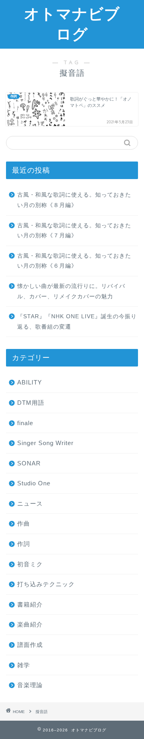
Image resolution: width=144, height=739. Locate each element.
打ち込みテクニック (46, 584)
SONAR (29, 463)
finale (25, 423)
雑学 (23, 665)
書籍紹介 (30, 604)
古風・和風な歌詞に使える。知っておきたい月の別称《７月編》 (74, 231)
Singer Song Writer (45, 442)
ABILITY (29, 382)
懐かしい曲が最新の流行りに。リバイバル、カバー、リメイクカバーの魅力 (71, 291)
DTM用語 (30, 402)
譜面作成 (30, 644)
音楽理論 (30, 685)
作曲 (23, 523)
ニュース (30, 503)
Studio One (33, 483)
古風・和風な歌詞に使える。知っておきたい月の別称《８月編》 (74, 200)
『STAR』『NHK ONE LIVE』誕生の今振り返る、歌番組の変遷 (77, 321)
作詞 (23, 543)
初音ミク (30, 564)
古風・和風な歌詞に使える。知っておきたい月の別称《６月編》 (74, 261)
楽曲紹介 (30, 624)
